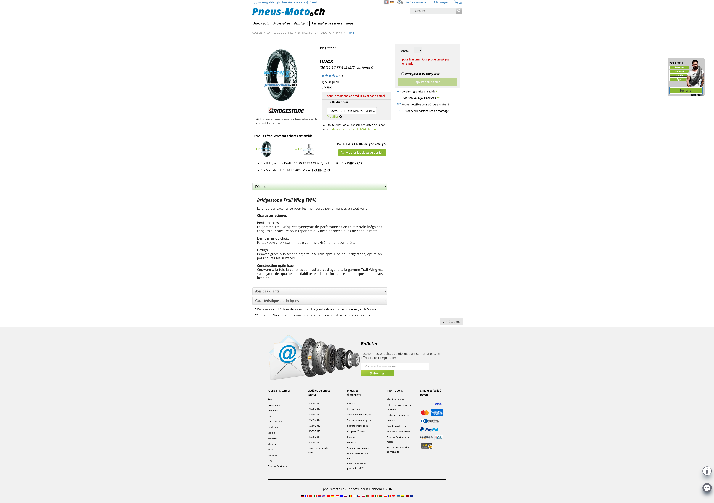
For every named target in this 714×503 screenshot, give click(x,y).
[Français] (386, 2)
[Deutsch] (392, 2)
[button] (707, 470)
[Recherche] (459, 11)
